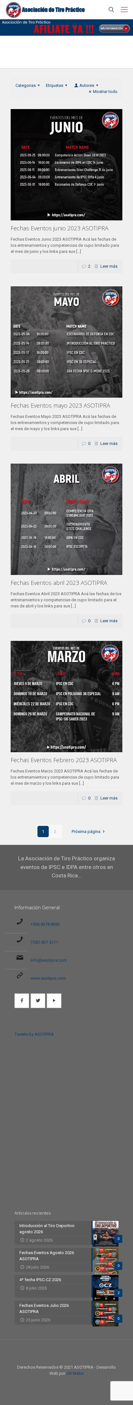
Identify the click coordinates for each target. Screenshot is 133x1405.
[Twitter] (66, 1382)
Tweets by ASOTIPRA (34, 1034)
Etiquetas (54, 85)
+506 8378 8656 (45, 924)
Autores (86, 85)
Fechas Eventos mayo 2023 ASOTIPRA (60, 405)
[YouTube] (75, 1382)
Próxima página (86, 831)
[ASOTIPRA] (45, 10)
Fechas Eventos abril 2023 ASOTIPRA (59, 583)
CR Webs (75, 1373)
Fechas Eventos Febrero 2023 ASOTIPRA (64, 760)
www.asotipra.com (48, 978)
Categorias (25, 85)
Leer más (109, 266)
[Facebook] (58, 1382)
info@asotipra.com (49, 960)
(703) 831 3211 (44, 942)
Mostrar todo (105, 91)
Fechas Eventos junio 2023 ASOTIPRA (59, 228)
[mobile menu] (124, 9)
